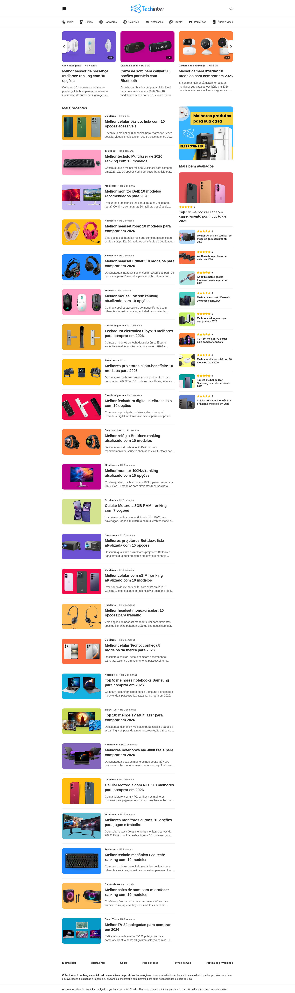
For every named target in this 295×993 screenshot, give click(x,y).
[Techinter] (147, 8)
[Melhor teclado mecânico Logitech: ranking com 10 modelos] (81, 861)
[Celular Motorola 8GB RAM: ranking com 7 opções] (81, 511)
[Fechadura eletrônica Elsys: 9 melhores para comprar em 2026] (81, 337)
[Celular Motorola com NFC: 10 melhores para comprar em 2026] (81, 791)
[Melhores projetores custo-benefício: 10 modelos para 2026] (81, 372)
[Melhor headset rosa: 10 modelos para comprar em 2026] (81, 232)
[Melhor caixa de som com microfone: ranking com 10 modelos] (81, 896)
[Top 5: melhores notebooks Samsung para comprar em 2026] (81, 686)
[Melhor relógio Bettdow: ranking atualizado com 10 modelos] (81, 442)
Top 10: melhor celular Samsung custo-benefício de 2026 (213, 383)
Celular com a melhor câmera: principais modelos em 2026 (214, 402)
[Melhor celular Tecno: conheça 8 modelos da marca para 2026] (81, 651)
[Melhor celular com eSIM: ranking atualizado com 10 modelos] (81, 581)
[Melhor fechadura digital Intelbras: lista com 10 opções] (81, 407)
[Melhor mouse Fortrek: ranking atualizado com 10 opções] (81, 302)
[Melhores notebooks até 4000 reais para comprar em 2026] (81, 756)
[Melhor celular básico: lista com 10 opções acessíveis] (81, 127)
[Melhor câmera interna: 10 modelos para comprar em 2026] (206, 46)
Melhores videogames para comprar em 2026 (212, 320)
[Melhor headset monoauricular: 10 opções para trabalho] (81, 616)
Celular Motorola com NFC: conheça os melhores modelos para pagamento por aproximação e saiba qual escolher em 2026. (138, 799)
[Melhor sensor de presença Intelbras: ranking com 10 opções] (89, 46)
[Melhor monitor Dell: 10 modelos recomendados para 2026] (81, 197)
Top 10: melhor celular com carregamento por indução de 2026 (202, 216)
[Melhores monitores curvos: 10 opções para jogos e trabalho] (81, 826)
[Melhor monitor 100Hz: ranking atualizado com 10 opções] (81, 477)
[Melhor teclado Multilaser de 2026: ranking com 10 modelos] (81, 162)
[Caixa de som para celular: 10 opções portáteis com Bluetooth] (148, 46)
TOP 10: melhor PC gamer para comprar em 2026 (212, 340)
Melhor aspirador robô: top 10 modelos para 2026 (214, 361)
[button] (64, 46)
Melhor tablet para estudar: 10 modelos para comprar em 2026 (214, 238)
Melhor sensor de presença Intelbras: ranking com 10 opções (85, 76)
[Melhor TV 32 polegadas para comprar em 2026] (81, 931)
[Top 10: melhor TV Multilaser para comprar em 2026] (81, 721)
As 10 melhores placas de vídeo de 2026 (211, 258)
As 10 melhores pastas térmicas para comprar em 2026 (212, 280)
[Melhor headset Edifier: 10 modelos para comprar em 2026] (81, 267)
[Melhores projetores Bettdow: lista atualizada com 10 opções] (81, 546)
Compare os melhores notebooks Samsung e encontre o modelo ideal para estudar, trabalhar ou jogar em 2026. (139, 693)
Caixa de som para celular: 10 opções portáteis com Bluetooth (146, 76)
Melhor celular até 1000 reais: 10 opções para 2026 (214, 299)
